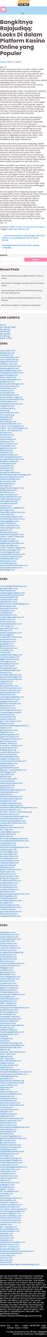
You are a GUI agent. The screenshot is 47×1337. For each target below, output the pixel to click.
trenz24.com (6, 437)
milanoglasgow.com (9, 521)
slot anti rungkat (8, 1284)
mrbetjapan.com (8, 463)
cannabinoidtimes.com (11, 674)
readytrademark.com (10, 1218)
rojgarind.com (6, 681)
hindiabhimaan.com (9, 558)
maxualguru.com (8, 661)
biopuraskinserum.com (11, 496)
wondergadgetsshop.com (12, 1032)
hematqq (23, 1304)
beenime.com (6, 825)
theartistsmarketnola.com (12, 512)
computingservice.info (10, 712)
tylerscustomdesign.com (12, 383)
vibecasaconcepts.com (11, 783)
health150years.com (9, 395)
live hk (3, 325)
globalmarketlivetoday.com (13, 1138)
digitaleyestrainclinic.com (12, 543)
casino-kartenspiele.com (12, 426)
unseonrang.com (8, 719)
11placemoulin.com (9, 648)
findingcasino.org (8, 750)
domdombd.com (8, 865)
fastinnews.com (7, 871)
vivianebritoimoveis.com (11, 403)
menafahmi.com (8, 1173)
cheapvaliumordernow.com (13, 823)
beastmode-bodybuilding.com (14, 603)
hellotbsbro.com (8, 708)
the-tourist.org (7, 415)
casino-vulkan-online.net (12, 536)
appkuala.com (7, 468)
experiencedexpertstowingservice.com (18, 807)
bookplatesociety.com (11, 1018)
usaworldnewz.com (9, 937)
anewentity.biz (7, 465)
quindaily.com (6, 1233)
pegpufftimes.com (9, 361)
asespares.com (7, 1096)
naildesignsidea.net (9, 1076)
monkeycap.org (7, 408)
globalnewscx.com (9, 730)
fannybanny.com (8, 874)
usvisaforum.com (8, 983)
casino (11, 229)
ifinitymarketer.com (9, 876)
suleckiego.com (7, 569)
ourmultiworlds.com (9, 357)
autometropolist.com (10, 1102)
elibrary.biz (5, 1049)
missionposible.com (9, 545)
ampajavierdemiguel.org (11, 952)
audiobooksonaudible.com (12, 1242)
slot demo (13, 1300)
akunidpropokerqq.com (11, 1043)
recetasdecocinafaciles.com (13, 1074)
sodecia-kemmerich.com (12, 827)
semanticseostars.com (11, 688)
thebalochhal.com (9, 945)
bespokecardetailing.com (12, 1045)
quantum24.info (7, 785)
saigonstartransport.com (12, 488)
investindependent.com (11, 1162)
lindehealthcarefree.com (12, 595)
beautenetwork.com (10, 1244)
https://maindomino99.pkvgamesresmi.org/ (21, 1315)
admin (18, 62)
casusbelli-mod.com (10, 1016)
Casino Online (15, 227)
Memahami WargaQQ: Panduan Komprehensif (21, 305)
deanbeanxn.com (8, 615)
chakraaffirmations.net (11, 637)
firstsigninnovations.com (11, 372)
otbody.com (6, 432)
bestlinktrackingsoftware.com (14, 847)
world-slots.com (8, 621)
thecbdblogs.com (8, 563)
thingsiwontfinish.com (10, 916)
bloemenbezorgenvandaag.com (15, 474)
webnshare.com (8, 694)
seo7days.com (7, 470)
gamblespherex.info (9, 767)
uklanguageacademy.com (12, 593)
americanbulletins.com (11, 1094)
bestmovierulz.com (9, 985)
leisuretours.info (7, 705)
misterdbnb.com (8, 834)
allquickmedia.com (9, 454)
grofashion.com (7, 891)
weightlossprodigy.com (11, 654)
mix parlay (24, 1300)
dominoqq (5, 331)
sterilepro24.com (8, 801)
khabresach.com (8, 561)
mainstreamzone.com (10, 690)
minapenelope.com (9, 992)
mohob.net (5, 652)
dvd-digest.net (7, 510)
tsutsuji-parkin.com (9, 1065)
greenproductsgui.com (11, 677)
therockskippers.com (10, 527)
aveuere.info (6, 672)
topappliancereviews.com (12, 554)
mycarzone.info (7, 781)
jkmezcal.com (6, 836)
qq (27, 1306)
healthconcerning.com (11, 679)
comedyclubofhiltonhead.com (14, 816)
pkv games (20, 229)
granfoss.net (6, 530)
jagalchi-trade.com (9, 987)
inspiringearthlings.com (11, 1160)
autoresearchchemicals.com (14, 565)
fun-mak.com (6, 829)
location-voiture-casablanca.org (15, 812)
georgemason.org (8, 588)
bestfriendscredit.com (10, 1047)
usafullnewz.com (8, 932)
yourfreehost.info (8, 1005)
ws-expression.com (9, 1191)
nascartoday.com (8, 1178)
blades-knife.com (8, 743)
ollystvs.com (6, 727)
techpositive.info (8, 716)
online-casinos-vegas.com (12, 547)
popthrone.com (7, 619)
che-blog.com (7, 626)
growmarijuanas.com (10, 692)
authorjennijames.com (10, 1060)
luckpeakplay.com (9, 887)
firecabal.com (6, 1133)
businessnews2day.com (11, 796)
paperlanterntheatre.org (12, 1080)
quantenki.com (7, 787)
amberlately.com (8, 956)
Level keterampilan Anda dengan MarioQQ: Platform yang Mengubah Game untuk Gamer (23, 237)
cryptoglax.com (7, 996)
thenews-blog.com (9, 1202)
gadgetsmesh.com (9, 701)
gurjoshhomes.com (9, 1009)
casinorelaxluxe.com (9, 860)
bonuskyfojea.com (8, 854)
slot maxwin (21, 1282)
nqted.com (5, 1180)
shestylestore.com (9, 913)
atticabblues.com (8, 1100)
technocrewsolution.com (12, 399)
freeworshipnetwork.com (12, 1082)
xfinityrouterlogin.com (10, 550)
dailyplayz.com (7, 867)
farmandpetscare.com (11, 710)
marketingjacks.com (10, 552)
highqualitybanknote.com (12, 1151)
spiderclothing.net (8, 1029)
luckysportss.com (8, 885)
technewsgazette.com (11, 457)
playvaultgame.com (9, 905)
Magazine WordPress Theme (30, 1332)
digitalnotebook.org (9, 659)
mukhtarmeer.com (9, 1176)
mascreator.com (8, 1171)
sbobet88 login (20, 1302)
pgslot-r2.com (7, 1189)
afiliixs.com (5, 1089)
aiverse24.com (7, 1238)
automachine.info (8, 754)
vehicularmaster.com (10, 947)
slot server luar (25, 1280)
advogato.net (6, 417)
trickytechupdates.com (11, 556)
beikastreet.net (7, 353)
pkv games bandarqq (20, 1295)
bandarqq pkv (25, 1276)
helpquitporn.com (8, 1149)
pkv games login (8, 327)
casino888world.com (10, 832)
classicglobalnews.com (11, 1253)
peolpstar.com (7, 381)
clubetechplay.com (9, 862)
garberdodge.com (8, 375)
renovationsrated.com (10, 1220)
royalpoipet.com (8, 843)
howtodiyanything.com (11, 1158)
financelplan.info (8, 606)
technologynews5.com (11, 1198)
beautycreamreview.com (12, 1105)
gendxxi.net (5, 776)
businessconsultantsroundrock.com (17, 1251)
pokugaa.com (6, 902)
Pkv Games (28, 227)
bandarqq (4, 1306)
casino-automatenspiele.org (13, 428)
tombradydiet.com (9, 1012)
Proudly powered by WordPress (22, 1331)
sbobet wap (5, 1302)
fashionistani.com (8, 1129)
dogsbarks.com (7, 1116)
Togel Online (44, 1326)
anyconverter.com (9, 443)
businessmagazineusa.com (12, 789)
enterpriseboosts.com (10, 423)
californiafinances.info (10, 499)
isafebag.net (6, 419)
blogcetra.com (7, 723)
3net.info (4, 1036)
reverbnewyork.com (10, 979)
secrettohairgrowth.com (12, 477)
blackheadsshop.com (10, 809)
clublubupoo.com (8, 849)
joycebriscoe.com (8, 959)
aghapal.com (6, 1056)
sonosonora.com (8, 1023)
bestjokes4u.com (8, 639)
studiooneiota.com (9, 747)
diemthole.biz (6, 450)
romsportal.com (8, 909)
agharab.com (6, 1067)
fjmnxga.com (6, 485)
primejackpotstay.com (11, 900)
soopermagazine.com (10, 1213)
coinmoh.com (6, 1107)
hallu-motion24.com (10, 525)
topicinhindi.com (8, 590)
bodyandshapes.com (10, 1249)
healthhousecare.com (10, 1144)
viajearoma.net (7, 1063)
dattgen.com (6, 1111)
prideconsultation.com (11, 632)
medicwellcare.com (9, 792)
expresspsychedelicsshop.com (14, 1127)
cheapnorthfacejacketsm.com (14, 1007)
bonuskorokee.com (9, 856)
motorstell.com (7, 392)
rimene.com (6, 505)
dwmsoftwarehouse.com (12, 1118)
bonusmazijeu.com (9, 851)
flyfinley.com (6, 630)
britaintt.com (6, 1257)
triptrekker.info (7, 774)
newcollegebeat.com (10, 976)
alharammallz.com (9, 1091)
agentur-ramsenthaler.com (13, 770)
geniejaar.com (7, 643)
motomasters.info (8, 778)
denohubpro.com (8, 741)
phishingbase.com (8, 896)
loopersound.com (8, 990)
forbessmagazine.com (10, 1136)
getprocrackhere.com (10, 869)
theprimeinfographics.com (13, 820)
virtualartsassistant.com (11, 818)
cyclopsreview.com (9, 1109)
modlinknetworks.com (10, 880)
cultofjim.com (6, 970)
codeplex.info (6, 1038)
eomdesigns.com (8, 772)
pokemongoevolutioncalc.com (14, 894)
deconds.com (6, 1260)
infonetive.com (7, 492)
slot (28, 229)
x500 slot (12, 1280)
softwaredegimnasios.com (12, 1211)
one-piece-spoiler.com (11, 745)
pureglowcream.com (10, 472)
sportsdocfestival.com (10, 911)
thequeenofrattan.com (11, 739)
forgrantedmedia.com (10, 379)
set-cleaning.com (8, 1226)
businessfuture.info (9, 608)
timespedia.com (7, 445)
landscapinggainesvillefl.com (13, 1167)
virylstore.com (7, 390)
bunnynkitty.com (8, 481)
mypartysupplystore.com (12, 963)
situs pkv (9, 1278)
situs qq (26, 1287)
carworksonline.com (9, 386)
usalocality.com (7, 941)
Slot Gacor (39, 227)
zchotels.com (6, 1193)
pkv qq (3, 1276)
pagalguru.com (7, 1184)
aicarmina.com (7, 961)
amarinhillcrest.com (9, 412)
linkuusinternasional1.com (12, 1025)
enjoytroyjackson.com (10, 1120)
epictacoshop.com (9, 494)
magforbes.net (7, 406)
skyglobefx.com (7, 765)
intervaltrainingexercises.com (14, 838)
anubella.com (6, 1240)
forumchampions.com (10, 366)
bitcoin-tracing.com (9, 1246)
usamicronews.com (9, 889)
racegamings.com (8, 898)
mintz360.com (7, 650)
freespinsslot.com (8, 668)
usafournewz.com (8, 943)
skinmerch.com (7, 981)
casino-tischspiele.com (11, 430)
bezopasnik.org (7, 483)
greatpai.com (6, 1078)
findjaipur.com (6, 967)
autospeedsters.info (9, 756)
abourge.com (6, 1087)
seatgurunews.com (9, 1034)
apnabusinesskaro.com (11, 567)
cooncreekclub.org (9, 359)
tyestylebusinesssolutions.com (14, 840)
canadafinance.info (9, 501)
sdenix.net (5, 410)
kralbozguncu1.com (9, 1164)
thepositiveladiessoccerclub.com (16, 1071)
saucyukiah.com (7, 350)
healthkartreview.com (10, 1147)
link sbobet (39, 1280)
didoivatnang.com (8, 1114)
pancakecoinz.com (9, 628)
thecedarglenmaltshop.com (13, 586)
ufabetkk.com (6, 452)
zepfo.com (5, 1195)
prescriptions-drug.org (11, 397)
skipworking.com (8, 439)
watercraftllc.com (8, 1085)
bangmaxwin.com (8, 490)
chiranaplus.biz (7, 514)
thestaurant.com (8, 845)
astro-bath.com (8, 1054)
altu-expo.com (7, 1058)
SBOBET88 (35, 1325)
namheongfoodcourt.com (12, 519)
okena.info (5, 1040)
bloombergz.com (8, 421)
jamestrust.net (7, 434)
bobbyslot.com (7, 646)
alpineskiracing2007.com (12, 534)
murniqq (13, 1304)
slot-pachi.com (7, 665)
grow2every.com (8, 1142)
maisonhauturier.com (10, 1169)
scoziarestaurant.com (10, 1222)
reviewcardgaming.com (11, 805)
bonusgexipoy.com (9, 858)
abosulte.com (6, 1235)
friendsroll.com (7, 1027)
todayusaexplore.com (10, 939)
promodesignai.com (9, 1229)
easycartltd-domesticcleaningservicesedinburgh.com (19, 1263)
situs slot (21, 1284)
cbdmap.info (6, 612)
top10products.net (9, 599)
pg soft (11, 1282)
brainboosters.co (8, 954)
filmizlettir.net (6, 355)
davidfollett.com (8, 974)
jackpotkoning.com (9, 878)
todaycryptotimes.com (11, 1204)
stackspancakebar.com (11, 516)
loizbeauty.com (7, 441)
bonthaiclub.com (8, 1014)
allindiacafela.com (8, 532)
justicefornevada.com (10, 703)
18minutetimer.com (9, 685)
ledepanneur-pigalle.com (12, 507)
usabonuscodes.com (10, 1206)
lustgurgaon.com (8, 641)
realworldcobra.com (10, 752)
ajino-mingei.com (8, 1003)
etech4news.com (8, 1125)
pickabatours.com (8, 601)
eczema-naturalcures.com (13, 1052)
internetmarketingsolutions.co (14, 725)
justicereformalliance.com (12, 994)
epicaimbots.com (8, 1122)
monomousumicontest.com (13, 761)
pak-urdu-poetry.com (10, 721)
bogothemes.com (8, 1001)
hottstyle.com (6, 1156)
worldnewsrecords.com (11, 798)
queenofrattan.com (9, 736)
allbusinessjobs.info (9, 597)
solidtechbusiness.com (11, 803)
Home (3, 1325)
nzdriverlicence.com (9, 1182)
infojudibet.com (7, 610)
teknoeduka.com (8, 1200)
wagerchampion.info (10, 759)
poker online (6, 338)
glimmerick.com (7, 972)
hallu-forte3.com (8, 523)
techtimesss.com (8, 388)
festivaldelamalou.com (11, 370)
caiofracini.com (7, 714)
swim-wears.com (8, 377)
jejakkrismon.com (8, 448)
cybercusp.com (7, 1255)
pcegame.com (7, 1187)
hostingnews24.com (9, 1153)
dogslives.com (6, 732)
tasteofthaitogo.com (10, 479)
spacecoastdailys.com (10, 1215)
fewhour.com (6, 683)
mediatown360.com (9, 541)
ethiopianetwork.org (9, 699)
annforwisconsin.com (10, 965)
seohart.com (6, 1224)
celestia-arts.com (8, 364)
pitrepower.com (8, 538)
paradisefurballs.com (10, 670)
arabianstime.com (8, 1098)
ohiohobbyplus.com (9, 998)
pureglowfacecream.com (12, 459)
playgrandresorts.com (10, 907)
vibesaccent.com (8, 950)
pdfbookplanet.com (9, 734)
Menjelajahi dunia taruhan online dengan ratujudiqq (21, 246)
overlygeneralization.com (12, 697)
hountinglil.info (7, 635)
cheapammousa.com (10, 1069)
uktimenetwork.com (9, 934)
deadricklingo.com (9, 763)
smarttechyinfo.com (10, 657)
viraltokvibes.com (8, 401)
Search (3, 255)
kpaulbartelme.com (9, 814)
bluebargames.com (9, 368)
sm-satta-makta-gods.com (13, 1209)
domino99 (12, 1276)
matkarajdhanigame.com (12, 617)
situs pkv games (39, 1287)
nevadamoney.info (9, 503)
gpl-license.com (8, 1140)
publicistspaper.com (10, 1231)
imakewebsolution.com (11, 623)
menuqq (4, 1304)
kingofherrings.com (9, 461)
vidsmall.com (6, 794)
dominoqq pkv (36, 1304)
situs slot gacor (36, 1282)
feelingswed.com (8, 1131)
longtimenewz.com (9, 882)
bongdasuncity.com (9, 663)
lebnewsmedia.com (9, 1021)
